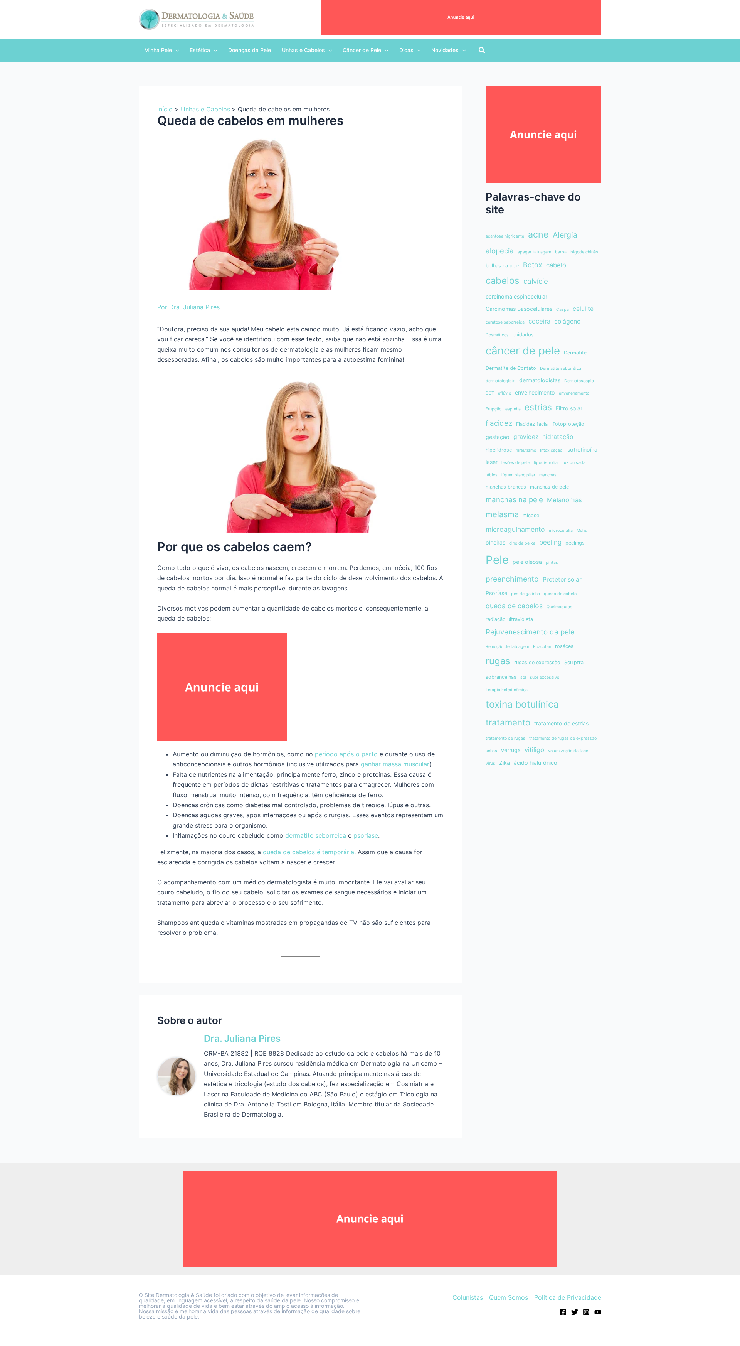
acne (538, 234)
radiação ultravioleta (509, 619)
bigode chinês (584, 252)
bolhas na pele (502, 265)
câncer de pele (523, 350)
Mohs (582, 530)
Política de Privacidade (567, 1297)
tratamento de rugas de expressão (563, 738)
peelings (575, 543)
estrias (538, 407)
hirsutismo (526, 450)
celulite (583, 308)
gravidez (525, 436)
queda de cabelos (514, 606)
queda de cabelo (560, 593)
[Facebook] (563, 1312)
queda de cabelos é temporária (308, 852)
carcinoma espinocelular (516, 296)
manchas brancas (506, 487)
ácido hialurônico (535, 762)
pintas (552, 562)
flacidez (499, 423)
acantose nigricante (505, 236)
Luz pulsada (573, 462)
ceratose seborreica (505, 322)
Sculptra (574, 662)
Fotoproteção (568, 424)
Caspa (562, 309)
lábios (492, 474)
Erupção (493, 409)
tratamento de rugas (505, 738)
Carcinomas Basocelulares (519, 308)
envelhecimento (535, 392)
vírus (490, 763)
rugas (498, 660)
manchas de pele (549, 487)
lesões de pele (515, 462)
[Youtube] (597, 1312)
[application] (175, 50)
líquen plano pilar (518, 474)
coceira (539, 321)
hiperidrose (499, 450)
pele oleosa (527, 561)
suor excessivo (544, 677)
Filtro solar (569, 408)
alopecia (500, 250)
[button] (161, 50)
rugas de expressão (537, 662)
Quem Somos (508, 1297)
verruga (511, 750)
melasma (502, 514)
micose (531, 515)
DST (490, 393)
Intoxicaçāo (551, 450)
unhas (491, 750)
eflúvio (504, 393)
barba (561, 252)
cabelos (503, 280)
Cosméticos (497, 334)
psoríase (365, 835)
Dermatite (575, 353)
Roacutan (542, 646)
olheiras (495, 542)
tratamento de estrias (561, 723)
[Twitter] (574, 1312)
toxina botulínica (522, 704)
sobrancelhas (501, 677)
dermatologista (500, 380)
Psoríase (496, 593)
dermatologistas (539, 380)
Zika (504, 762)
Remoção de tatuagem (507, 646)
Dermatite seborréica (560, 368)
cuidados (523, 334)
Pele (497, 560)
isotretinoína (581, 449)
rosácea (564, 646)
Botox (532, 265)
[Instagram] (586, 1312)
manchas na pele (514, 499)
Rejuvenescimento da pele (530, 631)
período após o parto (346, 754)
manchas (548, 474)
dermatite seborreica (315, 835)
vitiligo (534, 750)
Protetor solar (562, 579)
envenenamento (574, 393)
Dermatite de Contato (511, 368)
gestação (498, 436)
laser (492, 462)
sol (523, 677)
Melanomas (564, 500)
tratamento (508, 722)
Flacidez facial (532, 424)
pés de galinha (525, 593)
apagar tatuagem (534, 252)
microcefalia (561, 530)
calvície (535, 281)
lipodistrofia (546, 462)
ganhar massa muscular (395, 764)
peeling (550, 542)
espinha (513, 409)
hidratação (557, 436)
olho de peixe (522, 543)
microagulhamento (515, 529)
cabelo (556, 265)
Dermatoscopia (579, 380)
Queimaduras (559, 606)
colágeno (567, 321)
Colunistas (467, 1297)
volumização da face (568, 750)
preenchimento (512, 579)
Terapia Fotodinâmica (507, 689)
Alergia (565, 235)
